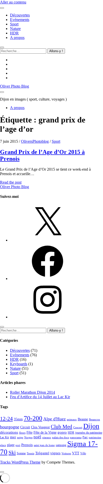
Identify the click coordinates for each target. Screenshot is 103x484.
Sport (14, 24)
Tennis (30, 453)
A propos (17, 37)
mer (13, 437)
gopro (62, 432)
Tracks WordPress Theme (20, 462)
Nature (15, 28)
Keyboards (18, 364)
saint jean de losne (44, 445)
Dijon (91, 426)
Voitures (66, 453)
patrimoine (95, 437)
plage (10, 445)
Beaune (83, 419)
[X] (47, 240)
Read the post (11, 182)
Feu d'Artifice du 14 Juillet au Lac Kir (40, 397)
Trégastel (42, 453)
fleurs (22, 432)
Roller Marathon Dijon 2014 (32, 392)
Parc (85, 437)
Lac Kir (4, 437)
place (3, 445)
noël (37, 437)
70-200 (33, 418)
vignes (55, 453)
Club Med (61, 426)
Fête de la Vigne (45, 432)
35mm (18, 419)
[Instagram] (47, 317)
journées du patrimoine (88, 432)
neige (20, 437)
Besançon (94, 419)
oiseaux (46, 437)
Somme (21, 453)
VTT (75, 453)
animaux (72, 419)
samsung (61, 445)
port (18, 445)
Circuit (25, 427)
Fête (29, 432)
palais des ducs (60, 437)
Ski (12, 452)
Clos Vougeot (40, 427)
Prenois (27, 445)
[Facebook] (47, 278)
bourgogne (9, 426)
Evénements (19, 19)
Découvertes (20, 15)
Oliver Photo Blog (14, 86)
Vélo (83, 453)
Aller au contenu (13, 2)
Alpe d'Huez (54, 418)
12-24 (6, 419)
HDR (14, 33)
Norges (28, 437)
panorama (76, 437)
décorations (9, 432)
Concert (77, 427)
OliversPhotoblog (35, 141)
